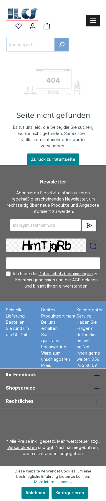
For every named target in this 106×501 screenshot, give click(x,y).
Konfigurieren (69, 492)
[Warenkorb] (47, 26)
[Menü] (93, 20)
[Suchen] (62, 44)
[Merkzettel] (18, 26)
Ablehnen (35, 492)
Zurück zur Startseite (53, 159)
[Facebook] (51, 419)
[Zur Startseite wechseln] (22, 13)
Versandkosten (22, 447)
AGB (76, 279)
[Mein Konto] (32, 26)
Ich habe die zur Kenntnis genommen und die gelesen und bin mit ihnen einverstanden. (56, 279)
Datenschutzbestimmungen (66, 273)
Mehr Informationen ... (53, 482)
